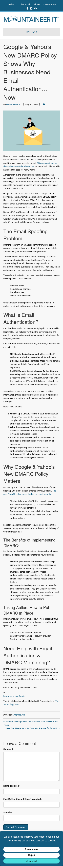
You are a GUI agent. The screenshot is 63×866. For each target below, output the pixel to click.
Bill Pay (37, 5)
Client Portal (25, 5)
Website (7, 812)
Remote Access (50, 5)
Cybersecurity (18, 715)
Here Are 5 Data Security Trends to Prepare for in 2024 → (33, 728)
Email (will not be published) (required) (22, 799)
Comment (8, 749)
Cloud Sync (11, 5)
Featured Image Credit (14, 696)
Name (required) (11, 786)
